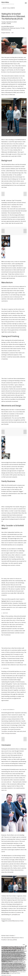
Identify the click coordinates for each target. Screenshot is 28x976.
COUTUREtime (8, 960)
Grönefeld (22, 72)
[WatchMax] (26, 946)
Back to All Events (9, 8)
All (6, 956)
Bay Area (17, 960)
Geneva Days (12, 956)
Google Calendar (5, 32)
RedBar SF (14, 962)
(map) (9, 29)
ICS (12, 32)
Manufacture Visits (17, 920)
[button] (3, 194)
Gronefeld (9, 920)
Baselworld (7, 958)
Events (9, 919)
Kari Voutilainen (6, 635)
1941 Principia (14, 654)
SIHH (22, 960)
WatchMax (5, 2)
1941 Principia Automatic (8, 733)
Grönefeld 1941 (18, 223)
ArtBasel (20, 956)
